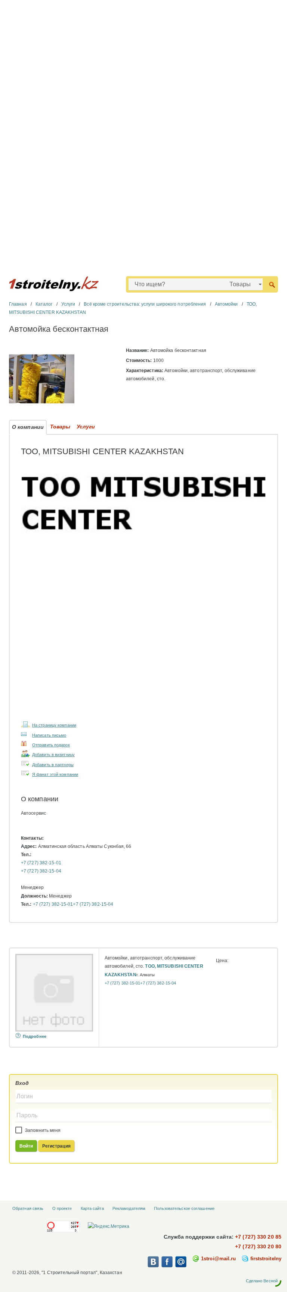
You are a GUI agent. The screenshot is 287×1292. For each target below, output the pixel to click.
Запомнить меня (42, 1130)
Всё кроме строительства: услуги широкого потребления (145, 304)
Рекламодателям (128, 1208)
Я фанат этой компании (55, 774)
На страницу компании (54, 725)
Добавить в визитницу (53, 754)
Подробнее (34, 1036)
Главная (18, 304)
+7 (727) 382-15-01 (41, 862)
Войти (26, 1146)
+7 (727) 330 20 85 (258, 1237)
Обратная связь (27, 1208)
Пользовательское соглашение (184, 1208)
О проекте (62, 1208)
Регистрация (56, 1146)
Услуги (68, 304)
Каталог (44, 304)
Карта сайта (92, 1208)
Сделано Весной (262, 1281)
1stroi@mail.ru (218, 1258)
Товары (60, 427)
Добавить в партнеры (53, 764)
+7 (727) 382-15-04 (41, 871)
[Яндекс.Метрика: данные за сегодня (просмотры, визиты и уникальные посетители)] (108, 1226)
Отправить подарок (51, 745)
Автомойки (226, 304)
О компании (28, 427)
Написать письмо (49, 735)
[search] (272, 284)
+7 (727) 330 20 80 (258, 1246)
